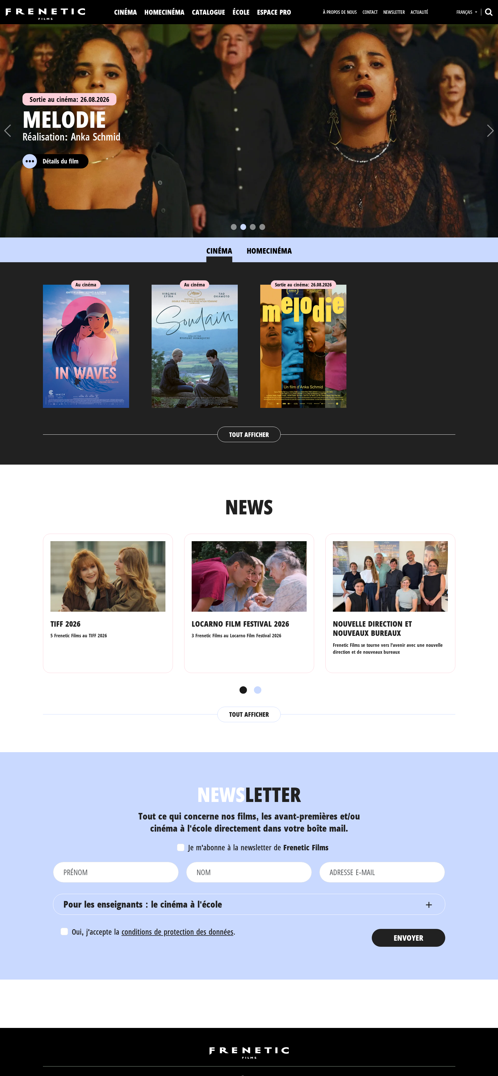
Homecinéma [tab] (269, 250)
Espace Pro (274, 12)
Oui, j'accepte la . (153, 931)
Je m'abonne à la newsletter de (258, 847)
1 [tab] (242, 690)
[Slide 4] (262, 227)
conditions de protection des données (177, 931)
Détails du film (60, 161)
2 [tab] (256, 690)
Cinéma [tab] (219, 250)
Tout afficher (249, 434)
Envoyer (408, 937)
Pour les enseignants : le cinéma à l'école (142, 904)
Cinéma (125, 12)
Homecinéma (164, 12)
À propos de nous (340, 12)
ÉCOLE (241, 12)
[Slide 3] (253, 227)
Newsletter (394, 12)
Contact (370, 12)
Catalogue (208, 12)
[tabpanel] (249, 357)
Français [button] (465, 12)
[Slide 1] (234, 227)
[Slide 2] (243, 227)
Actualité (419, 12)
